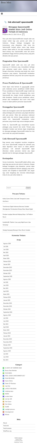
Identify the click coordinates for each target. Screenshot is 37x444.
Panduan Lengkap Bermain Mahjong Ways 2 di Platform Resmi (18, 216)
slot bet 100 (8, 399)
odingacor (24, 168)
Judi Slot (7, 386)
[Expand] (2, 13)
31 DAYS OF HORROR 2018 (13, 368)
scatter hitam (9, 396)
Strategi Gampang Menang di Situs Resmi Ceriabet (16, 230)
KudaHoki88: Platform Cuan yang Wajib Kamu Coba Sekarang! (17, 224)
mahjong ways (9, 391)
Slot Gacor (8, 401)
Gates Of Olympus (10, 383)
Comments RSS (18, 440)
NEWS (7, 394)
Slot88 (7, 406)
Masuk (5, 423)
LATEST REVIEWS (10, 388)
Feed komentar (7, 428)
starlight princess (10, 409)
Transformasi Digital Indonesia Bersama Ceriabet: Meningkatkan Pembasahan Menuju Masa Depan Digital (18, 208)
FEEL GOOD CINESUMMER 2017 (15, 375)
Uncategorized (9, 412)
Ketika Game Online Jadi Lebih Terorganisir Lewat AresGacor (16, 200)
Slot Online (8, 404)
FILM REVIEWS (10, 378)
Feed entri (6, 425)
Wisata (7, 414)
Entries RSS (18, 439)
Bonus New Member (11, 370)
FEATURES (8, 373)
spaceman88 (25, 87)
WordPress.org (7, 431)
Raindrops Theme (18, 442)
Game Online (9, 381)
